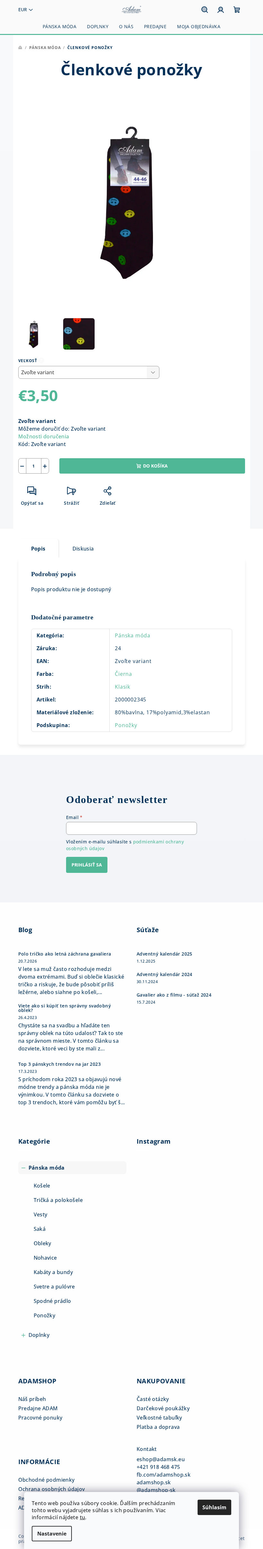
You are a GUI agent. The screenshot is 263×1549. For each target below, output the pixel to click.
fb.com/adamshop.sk (164, 1474)
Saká (40, 1228)
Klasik (122, 686)
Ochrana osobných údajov (51, 1489)
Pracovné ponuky (40, 1417)
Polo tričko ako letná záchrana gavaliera (64, 954)
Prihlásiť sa (87, 865)
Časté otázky (153, 1399)
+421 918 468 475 (158, 1466)
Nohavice (45, 1257)
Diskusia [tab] (83, 548)
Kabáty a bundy (53, 1272)
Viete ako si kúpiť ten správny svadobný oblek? (64, 1008)
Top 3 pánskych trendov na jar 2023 (59, 1064)
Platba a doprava (158, 1426)
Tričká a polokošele (58, 1200)
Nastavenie (51, 1533)
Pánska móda (132, 635)
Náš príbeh (32, 1399)
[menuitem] (59, 26)
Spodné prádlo (52, 1301)
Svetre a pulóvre (54, 1286)
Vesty (40, 1214)
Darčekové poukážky (163, 1408)
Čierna (123, 673)
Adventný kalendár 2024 (164, 974)
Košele (42, 1185)
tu (82, 1517)
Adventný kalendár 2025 (164, 954)
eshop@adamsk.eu (161, 1459)
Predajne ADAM (38, 1408)
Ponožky (126, 725)
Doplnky (39, 1334)
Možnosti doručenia (43, 436)
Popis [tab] (38, 548)
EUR (22, 9)
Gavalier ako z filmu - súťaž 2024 (174, 995)
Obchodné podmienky (46, 1479)
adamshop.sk (154, 1482)
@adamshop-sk (156, 1490)
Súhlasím (214, 1507)
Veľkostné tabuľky (159, 1417)
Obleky (42, 1243)
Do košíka (155, 466)
